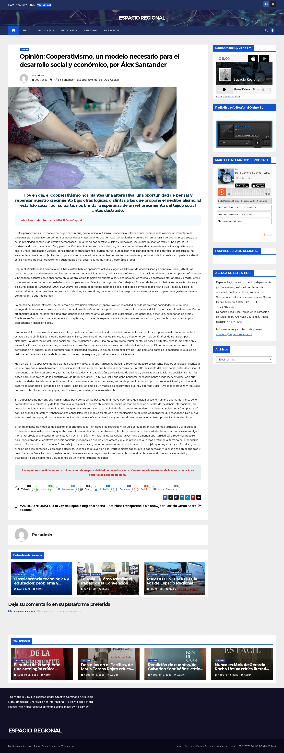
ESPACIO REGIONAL (142, 18)
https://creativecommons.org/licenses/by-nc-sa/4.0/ (56, 706)
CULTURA (90, 30)
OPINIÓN (24, 49)
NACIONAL (45, 30)
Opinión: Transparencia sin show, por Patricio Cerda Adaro (152, 506)
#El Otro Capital (109, 79)
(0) (47, 611)
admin (40, 75)
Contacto (222, 746)
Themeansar (67, 746)
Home (179, 746)
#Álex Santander (64, 79)
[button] (266, 30)
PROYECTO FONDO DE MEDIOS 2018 (257, 746)
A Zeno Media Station (228, 96)
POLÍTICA (96, 575)
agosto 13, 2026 (228, 675)
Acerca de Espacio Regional (199, 746)
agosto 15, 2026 (161, 675)
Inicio (27, 30)
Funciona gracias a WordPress (24, 746)
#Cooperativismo (86, 79)
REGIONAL (68, 30)
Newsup (53, 746)
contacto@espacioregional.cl (234, 334)
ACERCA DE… (112, 30)
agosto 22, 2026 (28, 675)
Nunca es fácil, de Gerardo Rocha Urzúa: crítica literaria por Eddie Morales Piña (241, 668)
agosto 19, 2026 (94, 675)
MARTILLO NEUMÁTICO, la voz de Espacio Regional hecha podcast (62, 508)
